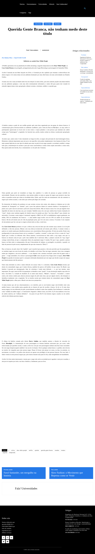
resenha (57, 450)
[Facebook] (3, 537)
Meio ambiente (84, 67)
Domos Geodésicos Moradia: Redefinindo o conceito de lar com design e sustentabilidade (86, 71)
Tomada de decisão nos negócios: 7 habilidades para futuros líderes (86, 101)
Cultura (48, 24)
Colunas (38, 24)
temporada (12, 452)
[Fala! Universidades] (24, 50)
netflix (31, 450)
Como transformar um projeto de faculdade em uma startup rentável (86, 92)
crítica (13, 450)
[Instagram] (7, 537)
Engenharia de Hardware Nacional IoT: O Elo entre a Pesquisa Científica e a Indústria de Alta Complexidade (86, 60)
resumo (63, 450)
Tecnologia (83, 54)
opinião (37, 450)
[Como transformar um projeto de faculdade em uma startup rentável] (75, 90)
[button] (85, 8)
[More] (77, 41)
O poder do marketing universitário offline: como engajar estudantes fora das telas (77, 529)
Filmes (57, 24)
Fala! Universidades (32, 50)
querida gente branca (47, 450)
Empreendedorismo (85, 87)
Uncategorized (84, 76)
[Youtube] (7, 541)
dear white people (22, 450)
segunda (5, 452)
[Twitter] (3, 541)
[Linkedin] (11, 537)
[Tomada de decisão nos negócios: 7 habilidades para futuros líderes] (75, 99)
